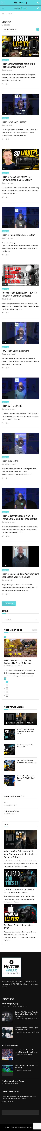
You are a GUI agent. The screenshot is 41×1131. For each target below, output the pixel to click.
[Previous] (5, 637)
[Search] (38, 3)
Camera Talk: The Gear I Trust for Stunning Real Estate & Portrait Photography (26, 1014)
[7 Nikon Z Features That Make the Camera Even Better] (9, 734)
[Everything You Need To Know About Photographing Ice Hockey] (7, 1054)
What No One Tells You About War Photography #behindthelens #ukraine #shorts (20, 854)
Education (5, 60)
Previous (9, 603)
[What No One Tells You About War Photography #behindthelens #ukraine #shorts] (20, 719)
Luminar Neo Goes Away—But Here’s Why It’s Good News (26, 778)
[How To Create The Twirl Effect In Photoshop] (7, 1070)
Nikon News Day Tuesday (14, 122)
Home (3, 14)
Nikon (6, 803)
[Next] (5, 678)
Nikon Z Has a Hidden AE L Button (18, 235)
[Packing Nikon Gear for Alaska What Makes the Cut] (9, 765)
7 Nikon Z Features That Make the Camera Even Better (25, 731)
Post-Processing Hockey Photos (13, 1081)
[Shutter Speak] (20, 2)
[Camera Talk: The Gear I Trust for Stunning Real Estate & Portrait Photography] (7, 1017)
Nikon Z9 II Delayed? (12, 406)
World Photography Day (10, 1004)
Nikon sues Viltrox (10, 461)
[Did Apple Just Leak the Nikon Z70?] (9, 749)
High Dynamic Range (11, 811)
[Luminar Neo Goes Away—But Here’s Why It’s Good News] (9, 780)
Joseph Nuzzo (11, 666)
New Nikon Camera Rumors (15, 351)
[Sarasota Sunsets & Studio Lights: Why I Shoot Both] (7, 1032)
